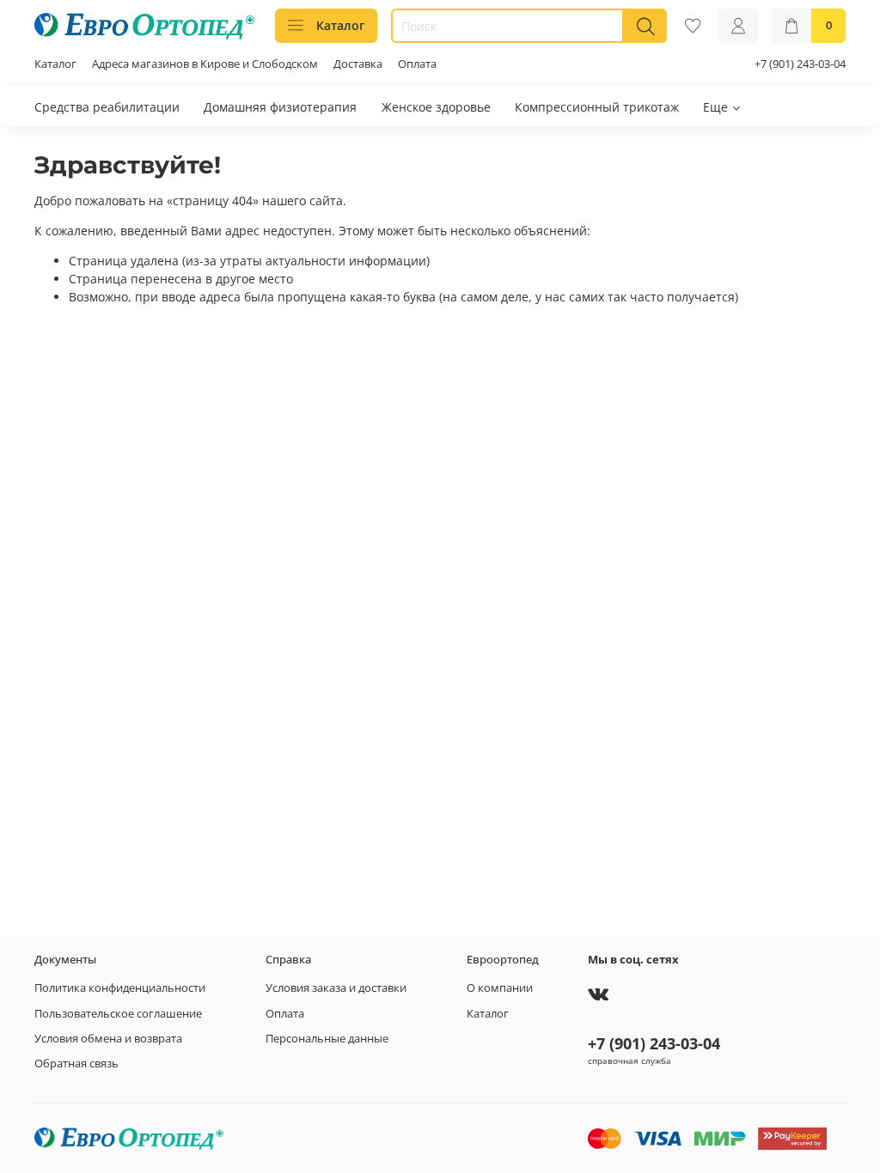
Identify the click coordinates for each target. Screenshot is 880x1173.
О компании (500, 988)
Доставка (357, 64)
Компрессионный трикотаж (597, 107)
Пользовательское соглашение (118, 1013)
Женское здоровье (436, 107)
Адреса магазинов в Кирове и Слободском (205, 64)
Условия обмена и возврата (108, 1038)
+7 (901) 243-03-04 (800, 64)
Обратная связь (76, 1063)
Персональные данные (327, 1038)
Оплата (417, 64)
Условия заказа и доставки (336, 988)
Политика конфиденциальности (119, 988)
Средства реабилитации (107, 107)
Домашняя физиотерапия (280, 107)
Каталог (340, 25)
